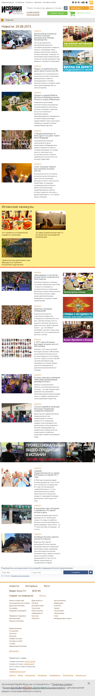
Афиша (20, 675)
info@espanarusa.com (17, 672)
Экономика (13, 608)
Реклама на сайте (49, 2)
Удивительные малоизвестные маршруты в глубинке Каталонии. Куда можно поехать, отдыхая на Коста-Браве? (16, 264)
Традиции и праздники (17, 611)
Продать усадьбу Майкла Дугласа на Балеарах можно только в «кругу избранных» (47, 97)
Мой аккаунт (14, 651)
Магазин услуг (81, 675)
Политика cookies (62, 684)
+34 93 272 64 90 (32, 15)
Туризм (56, 608)
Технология (36, 608)
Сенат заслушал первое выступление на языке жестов (45, 168)
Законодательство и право (19, 603)
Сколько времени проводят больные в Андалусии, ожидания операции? (47, 408)
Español (91, 2)
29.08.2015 (37, 31)
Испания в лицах (38, 606)
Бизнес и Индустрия (16, 600)
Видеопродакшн (8, 2)
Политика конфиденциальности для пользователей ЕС (34, 687)
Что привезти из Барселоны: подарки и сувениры (15, 233)
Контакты (29, 2)
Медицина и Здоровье (17, 616)
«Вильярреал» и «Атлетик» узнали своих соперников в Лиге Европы (46, 277)
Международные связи (62, 618)
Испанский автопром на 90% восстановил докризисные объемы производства (45, 36)
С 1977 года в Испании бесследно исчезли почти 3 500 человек (46, 344)
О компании (19, 2)
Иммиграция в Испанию (18, 646)
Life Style (35, 603)
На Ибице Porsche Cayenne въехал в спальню (46, 538)
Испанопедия (30, 675)
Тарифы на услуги (15, 638)
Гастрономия (59, 611)
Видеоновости (37, 600)
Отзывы (12, 644)
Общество (35, 618)
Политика (57, 606)
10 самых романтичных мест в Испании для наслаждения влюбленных (49, 234)
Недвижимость (54, 675)
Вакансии (37, 2)
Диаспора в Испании (17, 606)
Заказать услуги (83, 13)
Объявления (42, 675)
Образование (59, 613)
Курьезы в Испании (16, 621)
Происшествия (14, 618)
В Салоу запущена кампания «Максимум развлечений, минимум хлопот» (47, 379)
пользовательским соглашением (20, 576)
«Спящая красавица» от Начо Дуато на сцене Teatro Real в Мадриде (47, 135)
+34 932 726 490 (29, 661)
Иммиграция (58, 603)
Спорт (56, 616)
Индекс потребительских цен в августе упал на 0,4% (46, 70)
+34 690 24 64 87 (32, 12)
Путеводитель (68, 675)
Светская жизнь (60, 600)
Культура (35, 616)
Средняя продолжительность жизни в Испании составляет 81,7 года (46, 474)
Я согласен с (16, 576)
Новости (9, 20)
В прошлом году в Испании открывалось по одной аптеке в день (46, 510)
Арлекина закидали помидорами (43, 310)
